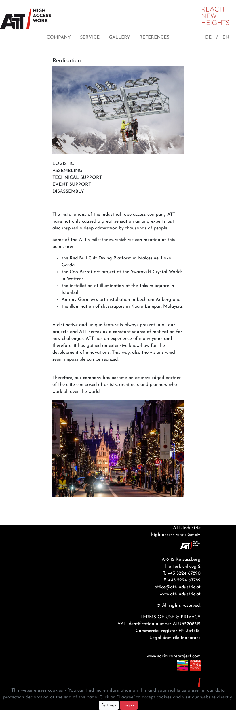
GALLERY (119, 37)
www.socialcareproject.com (174, 656)
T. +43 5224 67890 (182, 573)
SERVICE (90, 37)
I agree (129, 705)
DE (208, 37)
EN (225, 37)
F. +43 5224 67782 (182, 580)
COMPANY (59, 37)
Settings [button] (108, 705)
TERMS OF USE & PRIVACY (170, 617)
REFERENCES (154, 37)
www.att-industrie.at (180, 594)
